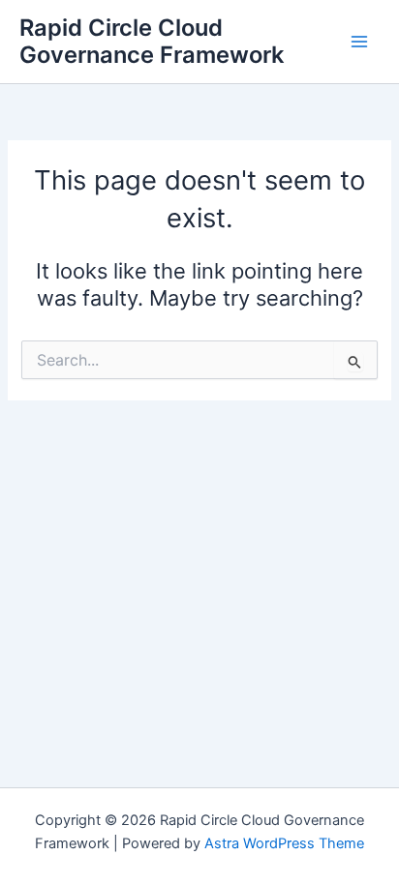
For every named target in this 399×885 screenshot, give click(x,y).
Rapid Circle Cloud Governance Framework (151, 41)
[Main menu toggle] (359, 41)
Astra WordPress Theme (284, 843)
